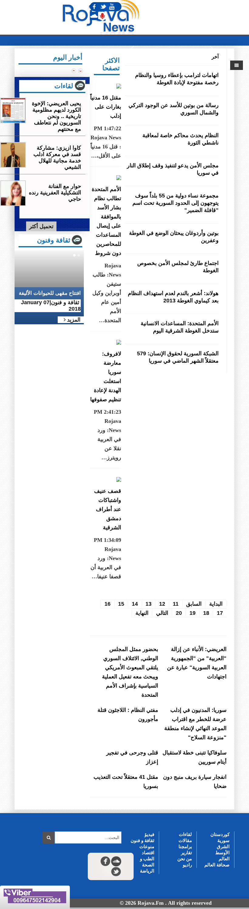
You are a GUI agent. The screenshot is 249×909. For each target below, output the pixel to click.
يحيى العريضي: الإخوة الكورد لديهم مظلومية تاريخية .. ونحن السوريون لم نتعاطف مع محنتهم (56, 116)
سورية (223, 840)
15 (121, 604)
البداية (216, 604)
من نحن (184, 858)
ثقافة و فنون (142, 840)
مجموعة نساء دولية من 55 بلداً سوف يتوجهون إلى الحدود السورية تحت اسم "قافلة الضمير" (175, 203)
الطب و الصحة (147, 861)
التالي (162, 613)
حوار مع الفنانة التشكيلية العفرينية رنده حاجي (55, 192)
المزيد (73, 320)
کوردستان (220, 834)
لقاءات (185, 834)
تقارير (186, 852)
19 (192, 613)
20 (179, 613)
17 (220, 613)
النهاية (141, 613)
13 (148, 604)
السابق (194, 604)
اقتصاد (148, 852)
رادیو (187, 864)
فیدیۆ (149, 834)
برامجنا (185, 846)
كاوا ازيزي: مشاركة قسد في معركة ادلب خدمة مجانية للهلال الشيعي (57, 157)
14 (135, 604)
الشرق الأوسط (222, 849)
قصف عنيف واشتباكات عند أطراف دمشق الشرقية (107, 509)
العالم (224, 858)
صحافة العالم (217, 864)
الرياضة (147, 870)
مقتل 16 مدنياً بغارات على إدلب (105, 107)
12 (162, 604)
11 (176, 604)
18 (206, 613)
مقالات (185, 840)
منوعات (146, 846)
